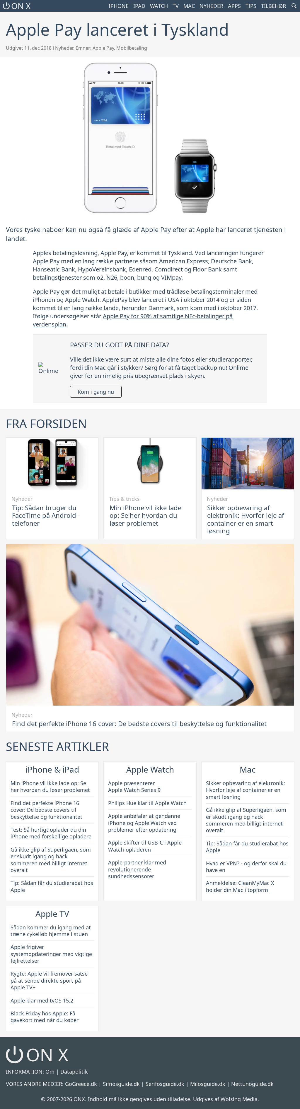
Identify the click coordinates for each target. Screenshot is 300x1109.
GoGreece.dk (81, 1083)
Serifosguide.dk (165, 1083)
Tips (251, 5)
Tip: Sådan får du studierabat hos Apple (52, 886)
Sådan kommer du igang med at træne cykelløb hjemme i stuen (51, 931)
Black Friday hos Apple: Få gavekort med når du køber (45, 1017)
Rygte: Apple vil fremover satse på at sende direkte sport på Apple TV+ (49, 980)
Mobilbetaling (131, 48)
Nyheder (211, 5)
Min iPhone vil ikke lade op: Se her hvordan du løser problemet (145, 515)
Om (49, 1071)
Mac (189, 5)
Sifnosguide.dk (121, 1083)
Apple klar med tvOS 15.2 (42, 1000)
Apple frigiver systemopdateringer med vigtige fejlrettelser (51, 953)
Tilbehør (273, 5)
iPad (139, 5)
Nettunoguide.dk (252, 1083)
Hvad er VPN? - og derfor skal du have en (246, 867)
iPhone (119, 5)
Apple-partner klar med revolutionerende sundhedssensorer (137, 869)
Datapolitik (74, 1071)
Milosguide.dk (207, 1083)
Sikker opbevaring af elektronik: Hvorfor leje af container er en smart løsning (245, 519)
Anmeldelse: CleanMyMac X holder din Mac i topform (240, 886)
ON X (20, 5)
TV (176, 5)
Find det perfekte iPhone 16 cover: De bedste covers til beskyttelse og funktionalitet (139, 723)
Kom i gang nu (96, 391)
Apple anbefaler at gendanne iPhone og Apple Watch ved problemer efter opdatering (144, 822)
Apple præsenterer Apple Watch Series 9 (134, 786)
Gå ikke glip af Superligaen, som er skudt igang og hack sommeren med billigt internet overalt (51, 860)
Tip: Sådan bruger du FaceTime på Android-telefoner (45, 515)
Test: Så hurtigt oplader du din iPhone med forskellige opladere (51, 833)
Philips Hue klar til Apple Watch (147, 803)
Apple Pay (103, 48)
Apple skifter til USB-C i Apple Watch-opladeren (145, 846)
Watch (159, 5)
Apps (234, 5)
